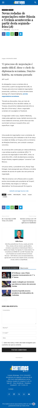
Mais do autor (24, 268)
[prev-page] (3, 300)
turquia (30, 194)
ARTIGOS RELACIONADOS (10, 268)
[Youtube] (29, 394)
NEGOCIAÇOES (17, 194)
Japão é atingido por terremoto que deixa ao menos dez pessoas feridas (24, 284)
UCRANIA (5, 196)
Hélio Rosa (7, 29)
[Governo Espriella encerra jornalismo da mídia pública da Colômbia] (6, 293)
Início (3, 7)
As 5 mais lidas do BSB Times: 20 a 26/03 (9, 220)
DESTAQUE (9, 7)
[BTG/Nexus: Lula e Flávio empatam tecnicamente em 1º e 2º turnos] (6, 275)
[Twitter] (8, 34)
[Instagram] (14, 394)
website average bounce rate (19, 191)
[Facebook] (4, 34)
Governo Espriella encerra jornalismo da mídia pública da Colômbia (22, 293)
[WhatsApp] (12, 34)
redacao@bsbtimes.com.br (22, 389)
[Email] (16, 34)
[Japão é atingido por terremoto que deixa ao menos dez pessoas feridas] (6, 284)
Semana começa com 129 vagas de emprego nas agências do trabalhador (28, 221)
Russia (24, 194)
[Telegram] (21, 34)
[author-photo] (19, 238)
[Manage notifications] (33, 403)
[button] (3, 2)
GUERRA (9, 194)
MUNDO (11, 10)
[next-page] (6, 300)
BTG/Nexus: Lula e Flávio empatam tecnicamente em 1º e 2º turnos (23, 275)
